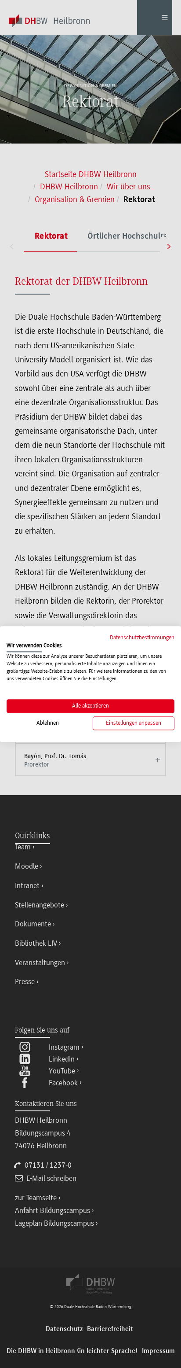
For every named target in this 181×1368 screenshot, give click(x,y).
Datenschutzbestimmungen (142, 637)
